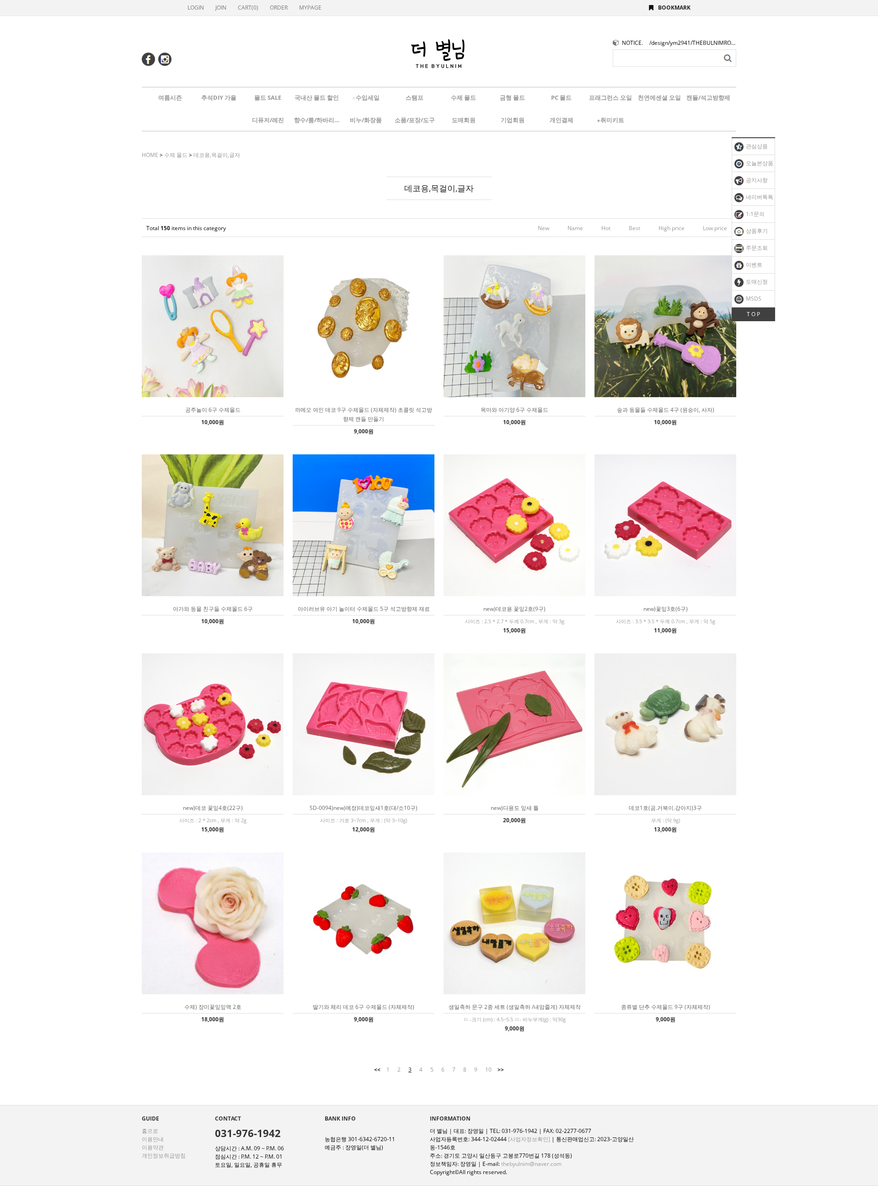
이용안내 (153, 1139)
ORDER (279, 7)
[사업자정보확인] (529, 1139)
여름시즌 (170, 97)
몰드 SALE (267, 97)
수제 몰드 (463, 97)
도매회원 (464, 120)
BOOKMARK (674, 7)
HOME (150, 155)
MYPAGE (310, 7)
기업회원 (513, 120)
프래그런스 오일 (610, 97)
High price (671, 228)
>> (501, 1069)
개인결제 (561, 120)
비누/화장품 (366, 120)
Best (634, 228)
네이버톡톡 (758, 197)
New (543, 228)
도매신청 (756, 282)
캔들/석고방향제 (708, 97)
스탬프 (414, 97)
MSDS (752, 298)
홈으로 (150, 1131)
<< (377, 1069)
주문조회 (756, 248)
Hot (605, 228)
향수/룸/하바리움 (317, 120)
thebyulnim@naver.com (531, 1164)
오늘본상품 (758, 163)
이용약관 (153, 1147)
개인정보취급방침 (164, 1155)
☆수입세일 (366, 97)
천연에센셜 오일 (659, 97)
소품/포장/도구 (415, 120)
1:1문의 (754, 214)
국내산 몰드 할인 (316, 97)
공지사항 (756, 180)
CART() (248, 7)
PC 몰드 (561, 97)
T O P (753, 314)
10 (488, 1069)
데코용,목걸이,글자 (216, 155)
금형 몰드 (512, 97)
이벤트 (753, 265)
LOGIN (195, 7)
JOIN (220, 7)
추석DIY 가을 (218, 97)
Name (575, 228)
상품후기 (756, 231)
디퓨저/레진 (268, 120)
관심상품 (756, 146)
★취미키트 (610, 120)
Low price (715, 228)
